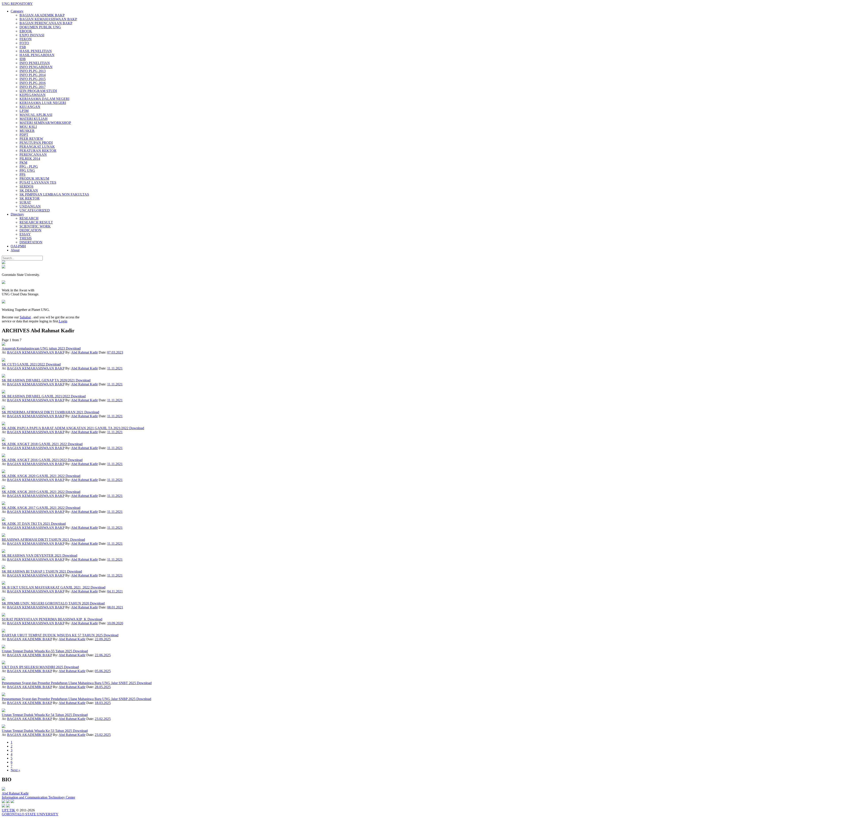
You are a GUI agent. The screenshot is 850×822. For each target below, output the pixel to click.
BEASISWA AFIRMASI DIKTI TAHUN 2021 (36, 539)
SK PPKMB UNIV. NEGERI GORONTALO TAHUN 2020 (46, 603)
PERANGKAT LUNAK (37, 146)
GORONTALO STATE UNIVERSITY (30, 814)
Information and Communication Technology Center (38, 797)
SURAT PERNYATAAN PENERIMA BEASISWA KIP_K (44, 619)
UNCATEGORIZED (34, 210)
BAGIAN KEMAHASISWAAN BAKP (48, 19)
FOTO (24, 43)
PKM (23, 162)
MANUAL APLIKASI (35, 115)
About (15, 250)
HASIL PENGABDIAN (36, 55)
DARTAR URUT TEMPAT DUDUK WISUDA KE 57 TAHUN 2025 (53, 635)
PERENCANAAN (33, 154)
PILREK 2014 (29, 158)
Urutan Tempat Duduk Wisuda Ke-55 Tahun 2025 (37, 651)
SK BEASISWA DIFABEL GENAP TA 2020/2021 (39, 380)
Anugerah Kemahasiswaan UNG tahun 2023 (34, 348)
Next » (15, 770)
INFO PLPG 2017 (32, 87)
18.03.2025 (103, 703)
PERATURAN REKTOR (37, 150)
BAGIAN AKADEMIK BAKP (42, 15)
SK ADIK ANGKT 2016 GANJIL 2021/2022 (35, 460)
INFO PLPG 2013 (32, 71)
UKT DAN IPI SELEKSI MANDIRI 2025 (33, 667)
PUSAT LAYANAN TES (37, 182)
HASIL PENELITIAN (35, 51)
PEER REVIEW (31, 139)
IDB (22, 59)
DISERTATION (30, 242)
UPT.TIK (8, 810)
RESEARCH (29, 218)
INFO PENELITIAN (34, 63)
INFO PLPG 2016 (32, 83)
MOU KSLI (28, 127)
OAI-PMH (18, 246)
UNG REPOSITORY (17, 4)
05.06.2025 (103, 671)
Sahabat (25, 317)
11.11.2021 (115, 368)
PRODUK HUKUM (34, 178)
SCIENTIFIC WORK (35, 226)
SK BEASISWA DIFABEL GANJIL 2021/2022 (36, 396)
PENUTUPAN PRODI (36, 142)
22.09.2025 (103, 639)
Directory (17, 214)
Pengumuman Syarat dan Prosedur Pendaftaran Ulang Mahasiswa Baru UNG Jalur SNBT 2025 (69, 683)
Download (73, 348)
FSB (22, 47)
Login (63, 321)
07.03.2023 (115, 352)
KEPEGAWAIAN (32, 95)
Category (17, 11)
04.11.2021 (115, 591)
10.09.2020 (115, 623)
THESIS (25, 238)
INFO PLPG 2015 (32, 79)
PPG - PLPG (28, 166)
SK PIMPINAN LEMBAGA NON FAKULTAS (54, 194)
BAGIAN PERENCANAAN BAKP (45, 23)
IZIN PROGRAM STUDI (38, 91)
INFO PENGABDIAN (35, 67)
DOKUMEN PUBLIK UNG (40, 27)
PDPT (23, 135)
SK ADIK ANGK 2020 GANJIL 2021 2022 (34, 476)
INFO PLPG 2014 (32, 75)
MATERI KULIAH (33, 119)
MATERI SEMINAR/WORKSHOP (45, 123)
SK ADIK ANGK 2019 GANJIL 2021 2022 (34, 492)
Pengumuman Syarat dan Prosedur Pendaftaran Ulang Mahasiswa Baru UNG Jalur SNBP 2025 (69, 699)
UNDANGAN (30, 206)
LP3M (24, 111)
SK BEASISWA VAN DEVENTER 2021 (32, 555)
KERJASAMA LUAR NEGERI (42, 103)
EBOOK (25, 31)
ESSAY (25, 234)
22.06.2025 (103, 655)
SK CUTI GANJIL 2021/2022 (24, 364)
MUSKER (27, 131)
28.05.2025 (103, 687)
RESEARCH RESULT (36, 222)
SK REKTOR (29, 198)
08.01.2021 (115, 607)
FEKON (25, 39)
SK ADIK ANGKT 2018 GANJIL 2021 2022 (35, 444)
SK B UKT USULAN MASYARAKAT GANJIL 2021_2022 (46, 587)
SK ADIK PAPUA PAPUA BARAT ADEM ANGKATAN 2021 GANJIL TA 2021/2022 (65, 428)
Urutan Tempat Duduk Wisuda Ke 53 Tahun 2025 (37, 731)
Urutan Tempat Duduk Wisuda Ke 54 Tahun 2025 (37, 715)
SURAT (25, 202)
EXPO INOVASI (31, 35)
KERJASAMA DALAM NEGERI (44, 99)
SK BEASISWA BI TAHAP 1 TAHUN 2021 (34, 571)
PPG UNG (27, 170)
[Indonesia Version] (3, 263)
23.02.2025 (103, 719)
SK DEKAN (28, 190)
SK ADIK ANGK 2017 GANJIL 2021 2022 (34, 508)
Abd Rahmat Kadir (84, 352)
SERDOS (26, 186)
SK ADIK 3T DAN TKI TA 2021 (26, 524)
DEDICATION (30, 230)
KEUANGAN (29, 107)
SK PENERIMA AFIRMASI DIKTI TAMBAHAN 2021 (43, 412)
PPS (22, 174)
